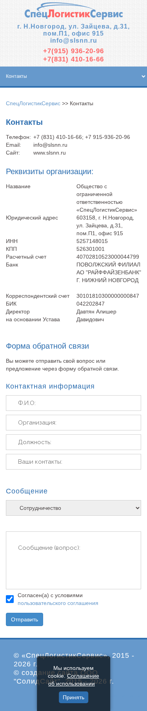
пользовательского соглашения (58, 603)
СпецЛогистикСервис (33, 103)
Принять (73, 697)
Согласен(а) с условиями (58, 599)
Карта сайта (125, 695)
